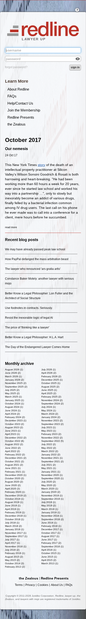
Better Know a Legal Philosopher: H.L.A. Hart (34, 337)
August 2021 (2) (14, 464)
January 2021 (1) (50, 471)
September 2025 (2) (16, 386)
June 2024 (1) (13, 410)
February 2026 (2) (51, 376)
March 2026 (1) (13, 376)
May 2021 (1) (48, 468)
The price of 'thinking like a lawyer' (27, 327)
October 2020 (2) (14, 478)
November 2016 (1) (15, 546)
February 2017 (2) (51, 543)
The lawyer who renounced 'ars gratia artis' (32, 269)
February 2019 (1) (15, 512)
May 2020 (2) (48, 485)
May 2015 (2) (12, 560)
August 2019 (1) (14, 502)
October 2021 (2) (14, 461)
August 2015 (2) (14, 556)
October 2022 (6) (14, 441)
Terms (19, 585)
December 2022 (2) (15, 437)
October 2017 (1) (50, 533)
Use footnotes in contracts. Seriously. (29, 308)
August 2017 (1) (50, 536)
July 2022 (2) (48, 444)
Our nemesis (16, 149)
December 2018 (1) (15, 515)
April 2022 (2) (12, 451)
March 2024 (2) (49, 414)
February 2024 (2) (15, 417)
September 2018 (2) (52, 519)
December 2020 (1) (15, 475)
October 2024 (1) (14, 403)
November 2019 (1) (52, 495)
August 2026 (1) (14, 369)
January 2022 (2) (50, 454)
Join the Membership (23, 110)
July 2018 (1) (12, 522)
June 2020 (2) (13, 485)
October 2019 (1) (14, 499)
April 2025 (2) (48, 393)
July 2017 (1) (12, 539)
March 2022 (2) (49, 451)
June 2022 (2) (13, 448)
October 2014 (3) (14, 563)
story (41, 165)
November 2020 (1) (52, 475)
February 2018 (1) (51, 526)
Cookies (43, 585)
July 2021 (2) (48, 464)
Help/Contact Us (20, 103)
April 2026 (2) (48, 373)
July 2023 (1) (48, 427)
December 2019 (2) (15, 495)
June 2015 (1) (49, 556)
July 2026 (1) (48, 369)
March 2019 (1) (49, 509)
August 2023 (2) (14, 427)
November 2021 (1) (52, 458)
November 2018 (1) (52, 515)
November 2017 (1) (15, 533)
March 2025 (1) (13, 396)
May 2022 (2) (48, 448)
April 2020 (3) (12, 488)
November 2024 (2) (52, 400)
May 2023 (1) (48, 430)
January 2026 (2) (14, 379)
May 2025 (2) (12, 393)
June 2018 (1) (49, 522)
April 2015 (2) (48, 560)
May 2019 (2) (48, 505)
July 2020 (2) (48, 481)
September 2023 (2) (52, 424)
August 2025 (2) (50, 386)
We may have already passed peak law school (35, 249)
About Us (57, 585)
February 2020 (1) (15, 492)
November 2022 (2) (52, 437)
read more (11, 227)
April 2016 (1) (48, 550)
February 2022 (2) (15, 454)
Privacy (30, 585)
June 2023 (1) (13, 430)
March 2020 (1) (49, 488)
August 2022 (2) (14, 444)
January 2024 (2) (50, 417)
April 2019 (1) (12, 509)
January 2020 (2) (50, 492)
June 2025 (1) (49, 390)
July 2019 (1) (48, 502)
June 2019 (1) (13, 505)
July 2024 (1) (48, 407)
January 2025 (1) (14, 400)
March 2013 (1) (49, 563)
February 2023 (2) (51, 434)
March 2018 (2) (13, 526)
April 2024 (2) (12, 414)
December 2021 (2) (15, 458)
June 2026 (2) (13, 373)
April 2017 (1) (12, 543)
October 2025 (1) (50, 383)
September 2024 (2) (52, 403)
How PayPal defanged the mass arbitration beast (36, 259)
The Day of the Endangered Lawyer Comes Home (37, 347)
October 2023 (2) (14, 424)
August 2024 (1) (14, 407)
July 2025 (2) (12, 390)
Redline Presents (20, 117)
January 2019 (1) (50, 512)
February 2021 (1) (15, 471)
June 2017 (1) (49, 539)
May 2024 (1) (48, 410)
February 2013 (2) (15, 566)
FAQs (11, 96)
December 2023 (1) (15, 420)
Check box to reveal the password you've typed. (77, 58)
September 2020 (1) (52, 478)
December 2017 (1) (52, 529)
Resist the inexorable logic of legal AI (29, 317)
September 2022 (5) (52, 441)
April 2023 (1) (12, 434)
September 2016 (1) (52, 546)
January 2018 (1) (14, 529)
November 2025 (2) (15, 383)
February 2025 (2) (51, 396)
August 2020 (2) (14, 481)
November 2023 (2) (52, 420)
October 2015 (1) (50, 553)
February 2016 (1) (15, 553)
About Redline (18, 89)
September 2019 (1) (52, 499)
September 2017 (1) (16, 536)
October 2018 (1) (14, 519)
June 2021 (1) (13, 468)
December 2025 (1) (52, 379)
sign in (75, 67)
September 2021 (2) (52, 461)
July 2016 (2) (12, 550)
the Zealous (16, 124)
